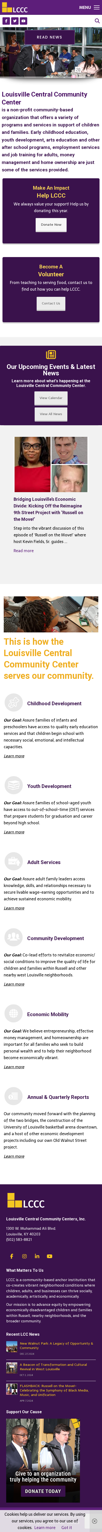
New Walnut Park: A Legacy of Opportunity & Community (56, 1345)
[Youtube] (23, 21)
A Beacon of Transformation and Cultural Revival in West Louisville (53, 1366)
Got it (66, 1527)
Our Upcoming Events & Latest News (51, 370)
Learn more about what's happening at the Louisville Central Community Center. (51, 383)
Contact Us (51, 303)
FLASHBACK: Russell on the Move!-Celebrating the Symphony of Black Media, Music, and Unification (54, 1390)
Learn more (44, 1527)
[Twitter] (15, 21)
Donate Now (51, 224)
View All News (51, 414)
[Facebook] (6, 21)
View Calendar (51, 398)
